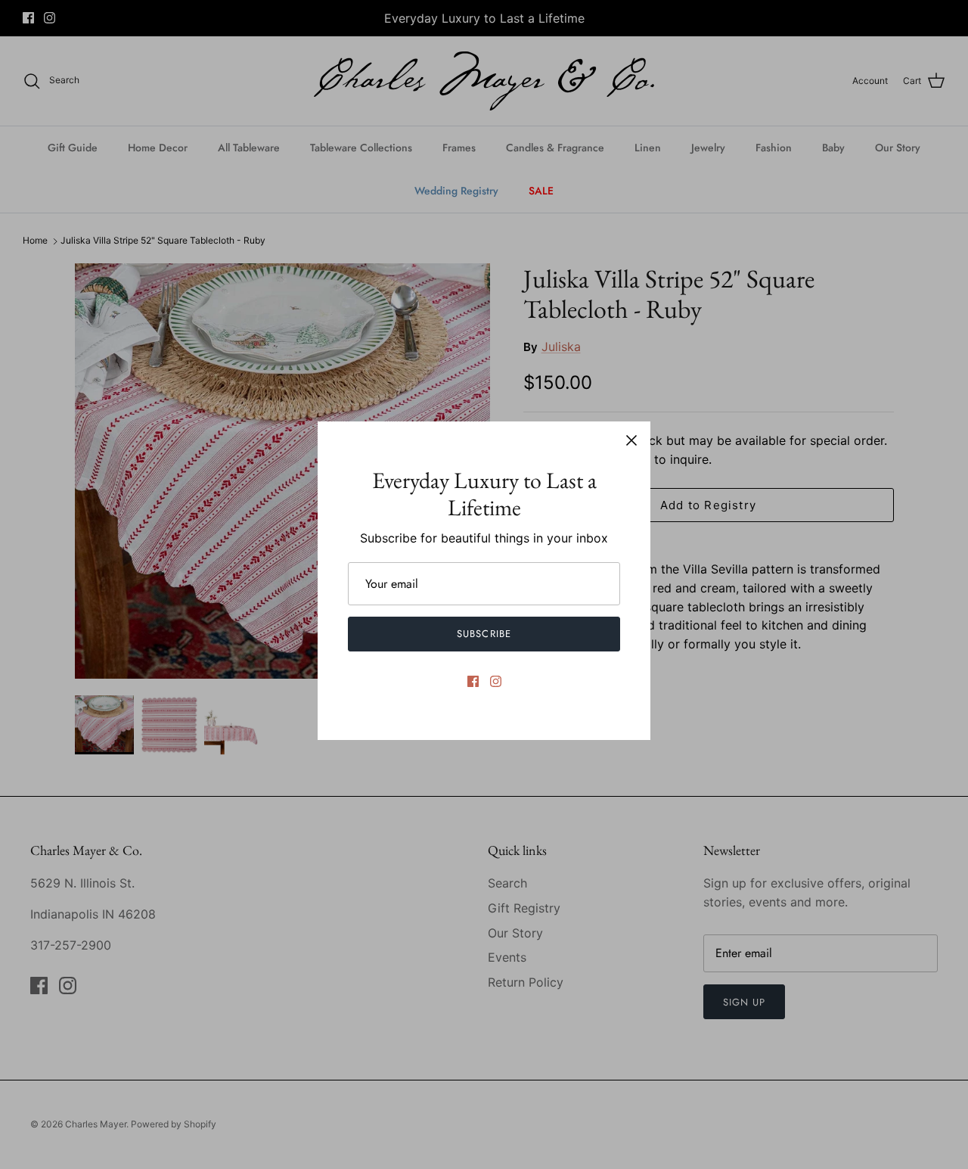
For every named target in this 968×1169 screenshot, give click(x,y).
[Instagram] (495, 681)
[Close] (631, 440)
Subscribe (483, 633)
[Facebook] (473, 681)
